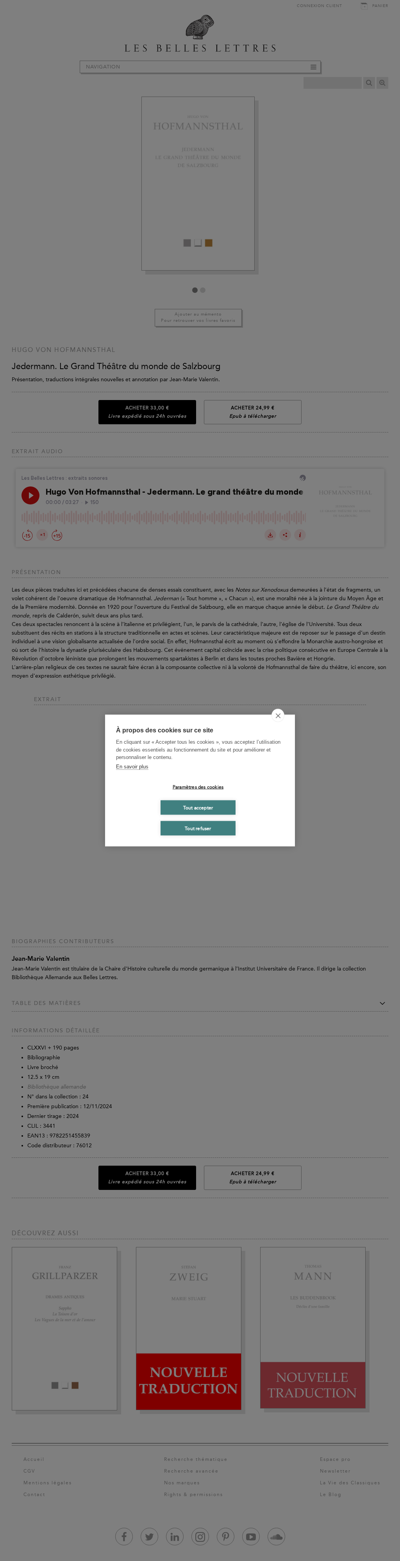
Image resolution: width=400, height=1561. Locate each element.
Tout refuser (198, 828)
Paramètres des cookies (198, 786)
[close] (277, 715)
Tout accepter (198, 807)
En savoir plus (132, 766)
